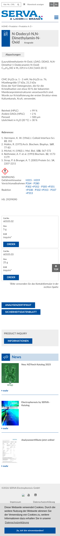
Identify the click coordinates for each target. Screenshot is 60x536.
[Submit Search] (18, 4)
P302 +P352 (32, 186)
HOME (5, 27)
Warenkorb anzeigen (35, 4)
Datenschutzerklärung (44, 502)
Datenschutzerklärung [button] (17, 522)
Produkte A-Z (25, 27)
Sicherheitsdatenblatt (21, 312)
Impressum (15, 502)
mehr (5, 391)
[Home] (23, 15)
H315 (29, 180)
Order (11, 244)
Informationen (18, 341)
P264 (28, 183)
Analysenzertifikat (18, 305)
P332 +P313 (41, 190)
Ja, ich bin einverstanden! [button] (30, 530)
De (51, 4)
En (56, 4)
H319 (37, 180)
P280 (36, 183)
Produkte (13, 27)
